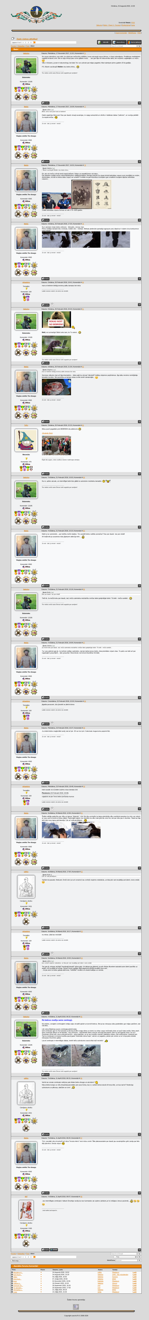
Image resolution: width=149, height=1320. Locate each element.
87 (84, 643)
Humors (115, 1277)
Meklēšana (132, 33)
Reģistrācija (126, 25)
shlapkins (26, 282)
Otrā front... (17, 1279)
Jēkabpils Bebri (47, 433)
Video (15, 1277)
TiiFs (26, 425)
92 (82, 872)
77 (85, 107)
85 (84, 531)
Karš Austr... (17, 1275)
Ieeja (133, 25)
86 (84, 589)
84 (84, 477)
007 (26, 1196)
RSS (133, 22)
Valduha (26, 53)
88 (85, 701)
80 (83, 282)
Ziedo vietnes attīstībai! (27, 39)
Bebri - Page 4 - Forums (111, 25)
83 (83, 425)
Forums (13, 46)
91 (82, 813)
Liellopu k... (17, 1283)
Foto (27, 46)
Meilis (26, 107)
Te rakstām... (18, 1288)
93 (82, 931)
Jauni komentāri (121, 33)
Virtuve (114, 1283)
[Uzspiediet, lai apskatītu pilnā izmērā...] (56, 208)
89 (84, 728)
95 (81, 1017)
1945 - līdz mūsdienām (120, 1274)
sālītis (26, 872)
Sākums (99, 25)
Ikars (15, 1281)
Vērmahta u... (18, 1290)
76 (85, 53)
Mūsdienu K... (18, 1272)
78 (85, 165)
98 (81, 1196)
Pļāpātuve (115, 1272)
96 (81, 1078)
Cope (15, 1292)
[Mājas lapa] (54, 1249)
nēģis (99, 1292)
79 (83, 224)
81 (83, 309)
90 (84, 786)
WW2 (114, 1279)
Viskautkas (21, 46)
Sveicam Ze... (18, 1285)
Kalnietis (100, 1281)
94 (82, 958)
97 (81, 1138)
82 (83, 367)
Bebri (32, 46)
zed (99, 1285)
